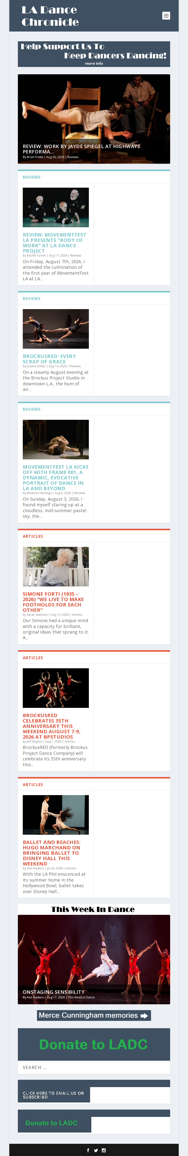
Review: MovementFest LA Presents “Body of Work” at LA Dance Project (54, 242)
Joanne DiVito (36, 366)
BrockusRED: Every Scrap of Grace (49, 359)
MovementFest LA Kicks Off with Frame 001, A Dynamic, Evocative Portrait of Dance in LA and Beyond (56, 478)
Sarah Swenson (37, 615)
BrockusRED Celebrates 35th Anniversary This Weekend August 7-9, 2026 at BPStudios (52, 726)
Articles (77, 615)
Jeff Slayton (34, 741)
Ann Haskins (35, 868)
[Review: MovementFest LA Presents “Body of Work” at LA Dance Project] (56, 207)
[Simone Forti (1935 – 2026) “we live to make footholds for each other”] (56, 566)
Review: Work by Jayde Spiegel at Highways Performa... (81, 149)
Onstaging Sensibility (54, 992)
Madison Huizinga (39, 493)
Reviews (72, 157)
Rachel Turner (36, 255)
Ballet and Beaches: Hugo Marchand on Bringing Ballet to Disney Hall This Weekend (52, 853)
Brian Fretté (35, 157)
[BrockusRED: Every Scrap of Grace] (56, 329)
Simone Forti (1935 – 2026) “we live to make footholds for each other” (53, 602)
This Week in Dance (81, 997)
